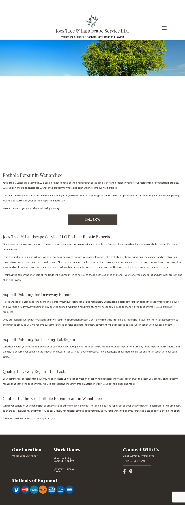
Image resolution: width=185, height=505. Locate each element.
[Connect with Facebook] (126, 472)
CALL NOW (92, 219)
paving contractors (102, 195)
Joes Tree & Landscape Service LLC (93, 30)
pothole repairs (81, 244)
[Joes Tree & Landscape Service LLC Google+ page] (132, 472)
